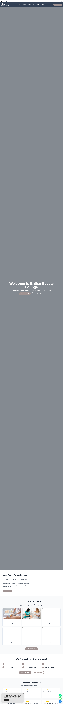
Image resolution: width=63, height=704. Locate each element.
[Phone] (60, 695)
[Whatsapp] (60, 698)
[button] (57, 5)
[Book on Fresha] (60, 701)
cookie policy (17, 697)
